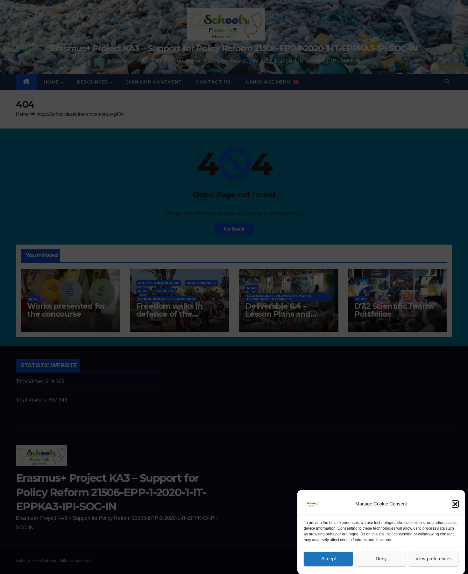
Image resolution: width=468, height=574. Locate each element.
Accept (328, 559)
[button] (455, 504)
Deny (381, 559)
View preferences (433, 559)
